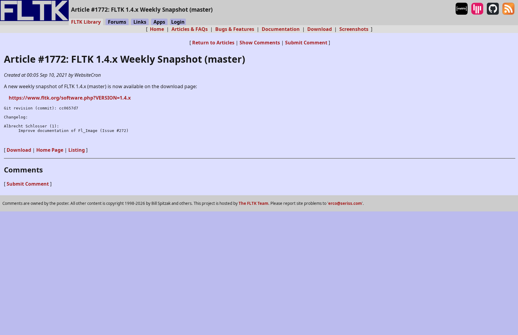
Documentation (280, 29)
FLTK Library (86, 22)
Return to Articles (213, 42)
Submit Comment (306, 42)
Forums (117, 22)
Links (140, 22)
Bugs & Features (234, 29)
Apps (159, 22)
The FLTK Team (253, 203)
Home (157, 29)
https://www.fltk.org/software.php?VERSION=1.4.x (70, 97)
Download (319, 29)
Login (178, 22)
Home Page (49, 150)
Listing (76, 150)
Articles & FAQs (189, 29)
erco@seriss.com (345, 203)
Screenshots (354, 29)
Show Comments (260, 42)
